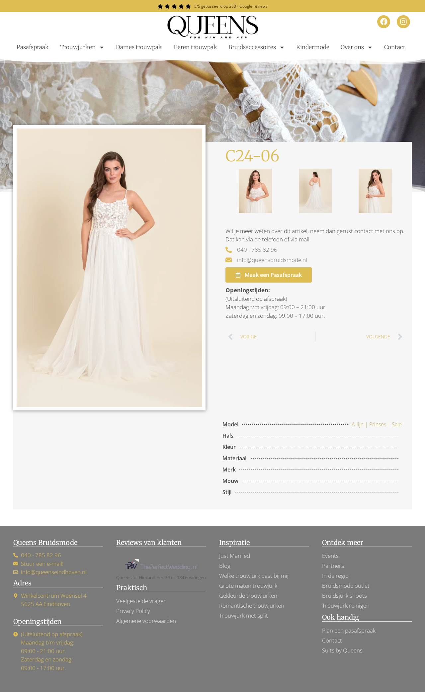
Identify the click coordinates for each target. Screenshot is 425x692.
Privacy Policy (133, 611)
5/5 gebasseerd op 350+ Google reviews (231, 6)
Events (330, 556)
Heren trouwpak (195, 47)
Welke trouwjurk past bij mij (254, 575)
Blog (224, 565)
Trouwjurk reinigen (346, 605)
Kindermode (312, 47)
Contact (394, 47)
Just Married (234, 556)
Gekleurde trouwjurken (248, 595)
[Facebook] (383, 22)
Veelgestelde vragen (141, 601)
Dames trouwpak (139, 47)
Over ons (352, 47)
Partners (333, 565)
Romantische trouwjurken (251, 605)
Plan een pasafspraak (349, 630)
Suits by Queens (342, 650)
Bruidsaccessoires (252, 47)
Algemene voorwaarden (146, 621)
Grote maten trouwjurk (248, 585)
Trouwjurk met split (243, 615)
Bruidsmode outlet (346, 585)
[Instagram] (403, 22)
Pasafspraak (33, 47)
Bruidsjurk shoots (344, 595)
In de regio (335, 575)
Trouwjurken (78, 47)
